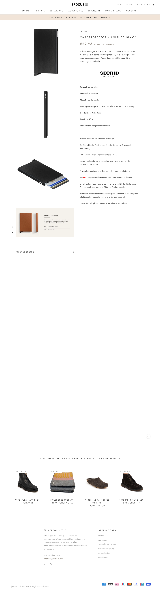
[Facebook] (45, 564)
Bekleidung (56, 11)
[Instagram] (51, 564)
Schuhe (40, 11)
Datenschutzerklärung (107, 544)
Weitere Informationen (96, 219)
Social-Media (103, 557)
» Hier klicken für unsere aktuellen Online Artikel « (80, 17)
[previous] (7, 487)
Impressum (102, 540)
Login (119, 5)
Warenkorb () (145, 4)
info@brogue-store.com (117, 54)
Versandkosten (109, 44)
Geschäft (132, 11)
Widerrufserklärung (106, 548)
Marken (26, 11)
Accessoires (75, 11)
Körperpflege (113, 11)
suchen (129, 5)
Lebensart (94, 11)
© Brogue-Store (18, 583)
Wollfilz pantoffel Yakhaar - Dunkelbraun (97, 503)
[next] (152, 487)
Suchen (101, 535)
